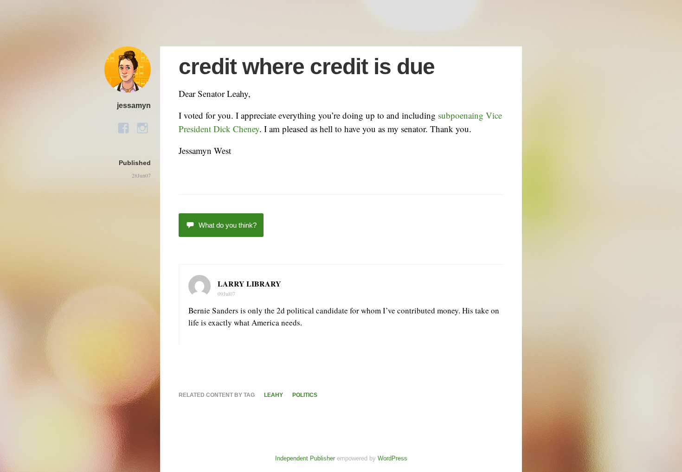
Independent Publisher (305, 458)
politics (304, 395)
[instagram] (142, 125)
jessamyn (134, 105)
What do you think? (228, 225)
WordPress (392, 458)
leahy (273, 395)
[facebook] (123, 125)
